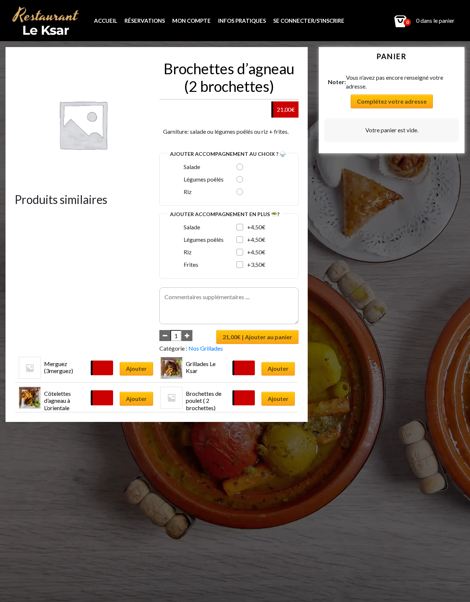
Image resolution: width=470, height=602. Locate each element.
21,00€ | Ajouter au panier (257, 336)
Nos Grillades (205, 348)
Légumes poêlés (204, 179)
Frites (191, 264)
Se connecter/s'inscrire (308, 20)
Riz (188, 191)
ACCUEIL (105, 20)
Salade (192, 166)
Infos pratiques (242, 20)
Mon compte (191, 20)
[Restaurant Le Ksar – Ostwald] (48, 20)
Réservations (144, 20)
